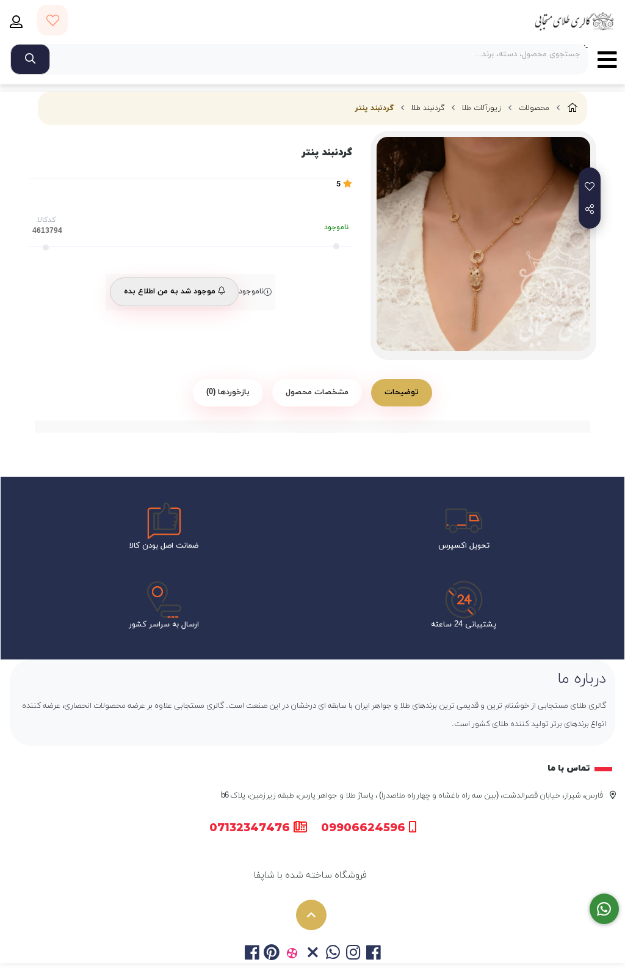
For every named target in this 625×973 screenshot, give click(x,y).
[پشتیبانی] (605, 909)
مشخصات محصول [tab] (317, 392)
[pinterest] (272, 954)
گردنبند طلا (427, 108)
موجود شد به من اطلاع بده (171, 291)
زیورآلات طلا (481, 108)
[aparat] (292, 954)
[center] (30, 59)
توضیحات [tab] (402, 392)
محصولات (534, 108)
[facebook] (251, 954)
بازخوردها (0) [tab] (228, 392)
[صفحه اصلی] (572, 108)
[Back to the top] (311, 915)
